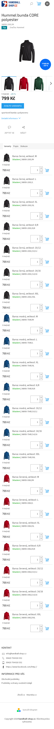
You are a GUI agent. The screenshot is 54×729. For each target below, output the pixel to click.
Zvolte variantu (13, 106)
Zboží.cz (21, 694)
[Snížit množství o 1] (41, 172)
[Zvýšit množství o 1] (41, 168)
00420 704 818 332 (14, 658)
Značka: (17, 27)
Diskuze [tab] (24, 146)
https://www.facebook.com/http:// (21, 666)
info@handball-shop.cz (16, 653)
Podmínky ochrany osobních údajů (17, 683)
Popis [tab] (15, 146)
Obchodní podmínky (11, 679)
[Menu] (47, 4)
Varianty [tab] (7, 146)
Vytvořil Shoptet (30, 709)
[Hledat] (31, 4)
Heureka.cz (32, 694)
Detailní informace (10, 118)
